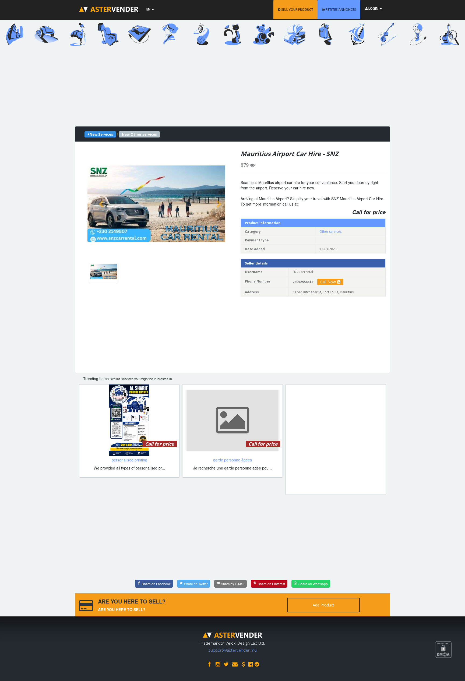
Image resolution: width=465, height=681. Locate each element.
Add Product (323, 605)
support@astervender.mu (232, 650)
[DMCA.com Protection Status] (450, 669)
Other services (330, 231)
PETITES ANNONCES (340, 9)
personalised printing (129, 460)
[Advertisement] (228, 88)
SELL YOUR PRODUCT (296, 9)
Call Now (328, 281)
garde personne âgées (232, 460)
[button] (101, 203)
